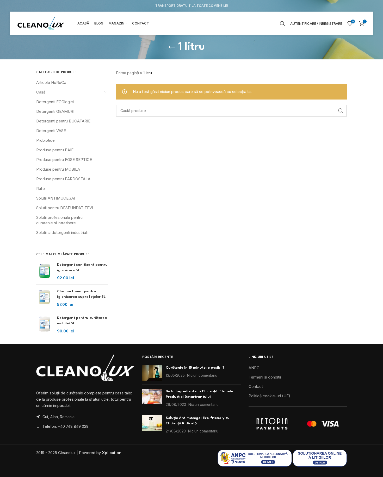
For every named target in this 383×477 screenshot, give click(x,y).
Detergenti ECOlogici (55, 101)
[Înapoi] (171, 47)
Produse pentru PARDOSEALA (63, 178)
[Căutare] (282, 23)
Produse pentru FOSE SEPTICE (64, 159)
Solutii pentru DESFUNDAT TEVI (64, 207)
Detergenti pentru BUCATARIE (63, 121)
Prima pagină (127, 72)
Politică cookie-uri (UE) (269, 395)
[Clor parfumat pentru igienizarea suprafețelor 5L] (44, 298)
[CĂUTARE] (341, 111)
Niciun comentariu (202, 375)
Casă (40, 92)
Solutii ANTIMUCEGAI (55, 198)
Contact (256, 386)
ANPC (254, 367)
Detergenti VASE (51, 130)
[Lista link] (85, 426)
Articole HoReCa (51, 82)
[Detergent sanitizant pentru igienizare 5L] (44, 271)
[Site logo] (40, 23)
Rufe (40, 188)
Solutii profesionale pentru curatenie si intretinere (59, 220)
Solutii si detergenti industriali (62, 232)
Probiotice (45, 140)
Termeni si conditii (265, 377)
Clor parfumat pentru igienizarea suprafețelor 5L (81, 294)
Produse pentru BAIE (54, 149)
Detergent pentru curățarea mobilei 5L (82, 320)
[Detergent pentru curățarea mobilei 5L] (44, 324)
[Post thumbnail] (152, 373)
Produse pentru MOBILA (58, 169)
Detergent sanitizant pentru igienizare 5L (82, 267)
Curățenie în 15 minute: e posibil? (195, 367)
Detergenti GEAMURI (55, 111)
